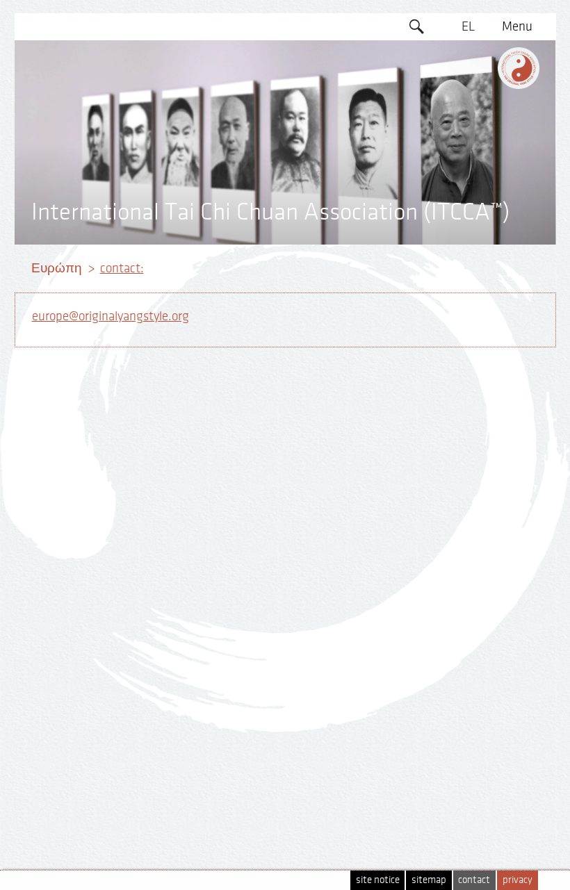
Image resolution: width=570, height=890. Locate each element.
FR (467, 106)
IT (468, 160)
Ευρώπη (56, 268)
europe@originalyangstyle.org (110, 316)
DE (468, 80)
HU (467, 213)
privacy (517, 880)
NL (468, 187)
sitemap (429, 880)
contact (474, 880)
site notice (378, 880)
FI (468, 133)
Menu (517, 26)
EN (467, 53)
